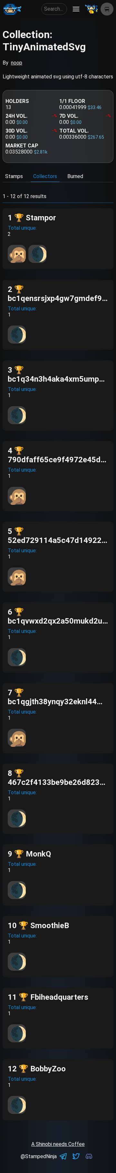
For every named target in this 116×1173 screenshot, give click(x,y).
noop (16, 63)
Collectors (45, 176)
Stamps (14, 176)
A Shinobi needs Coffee (58, 1144)
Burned (75, 176)
